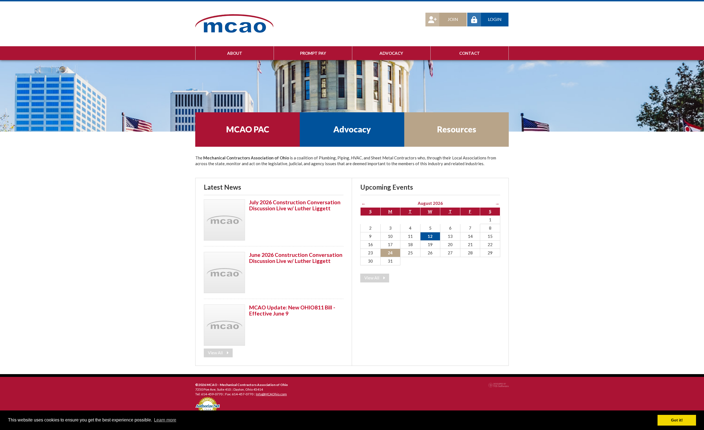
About (234, 53)
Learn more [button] (165, 420)
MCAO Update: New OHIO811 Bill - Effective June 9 (292, 310)
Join (453, 19)
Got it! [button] (677, 420)
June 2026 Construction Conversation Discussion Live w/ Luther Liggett (295, 258)
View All (216, 352)
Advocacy (391, 53)
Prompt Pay (313, 53)
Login (495, 19)
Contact (469, 53)
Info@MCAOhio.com (271, 394)
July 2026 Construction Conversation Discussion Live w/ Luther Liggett (294, 205)
